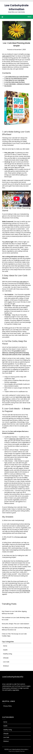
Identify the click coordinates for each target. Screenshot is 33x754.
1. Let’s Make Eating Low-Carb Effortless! (16, 76)
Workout (6, 666)
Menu (29, 17)
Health (5, 650)
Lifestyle (6, 658)
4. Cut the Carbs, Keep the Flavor (14, 82)
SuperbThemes (20, 751)
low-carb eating (22, 281)
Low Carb (6, 662)
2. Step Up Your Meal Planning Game (15, 78)
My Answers (8, 86)
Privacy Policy (7, 706)
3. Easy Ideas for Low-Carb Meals (14, 80)
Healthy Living (7, 654)
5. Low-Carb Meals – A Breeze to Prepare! (16, 84)
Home (5, 646)
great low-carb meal (15, 439)
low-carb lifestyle (24, 590)
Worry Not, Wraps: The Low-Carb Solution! (15, 624)
